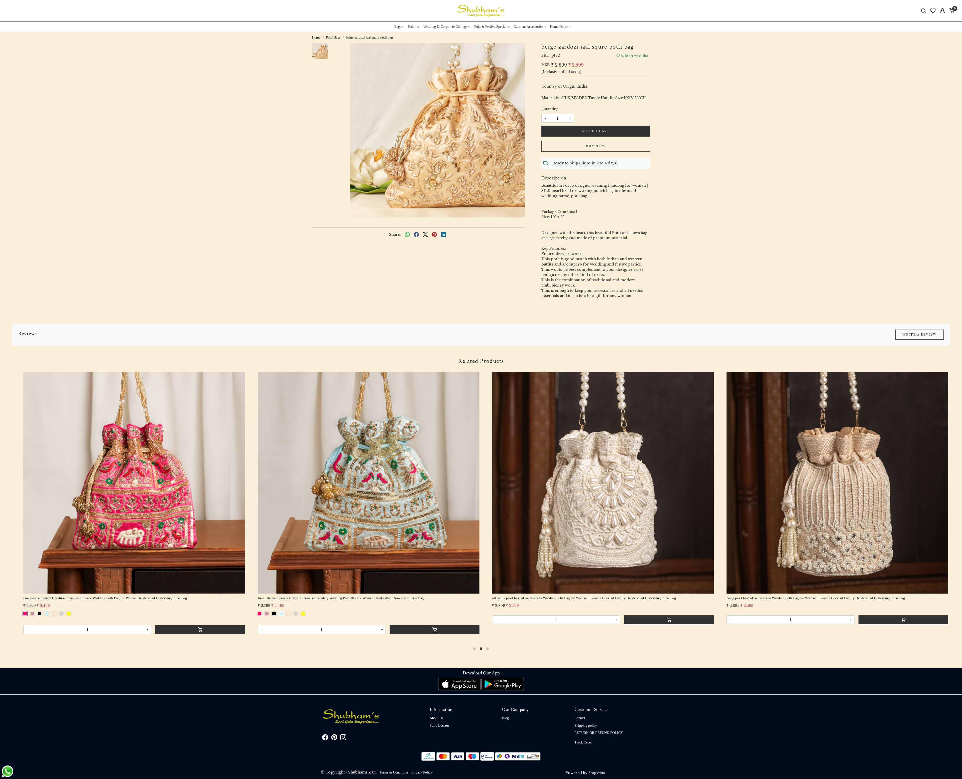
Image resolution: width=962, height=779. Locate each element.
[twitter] (425, 234)
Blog (505, 718)
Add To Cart (596, 131)
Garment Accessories (528, 27)
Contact (579, 718)
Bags (397, 27)
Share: (395, 234)
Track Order (583, 742)
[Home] (481, 11)
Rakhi (412, 27)
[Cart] (444, 625)
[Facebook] (325, 738)
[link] (923, 11)
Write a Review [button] (919, 334)
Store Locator (439, 725)
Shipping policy (585, 725)
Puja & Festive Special (490, 27)
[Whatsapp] (407, 234)
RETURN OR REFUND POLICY (598, 733)
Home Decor (559, 27)
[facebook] (416, 234)
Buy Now (596, 146)
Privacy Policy (421, 772)
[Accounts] (942, 11)
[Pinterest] (334, 738)
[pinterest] (434, 234)
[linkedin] (443, 234)
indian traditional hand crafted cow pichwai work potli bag (543, 598)
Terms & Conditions (394, 772)
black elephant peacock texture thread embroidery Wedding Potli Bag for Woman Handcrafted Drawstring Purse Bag (819, 598)
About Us (436, 718)
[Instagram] (343, 738)
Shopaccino (596, 773)
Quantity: (550, 109)
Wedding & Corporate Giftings (445, 27)
